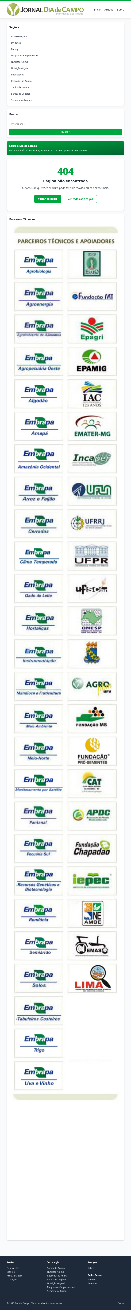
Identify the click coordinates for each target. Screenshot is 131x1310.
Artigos (108, 9)
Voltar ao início (47, 199)
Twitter (91, 1279)
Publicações (17, 74)
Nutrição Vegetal (20, 68)
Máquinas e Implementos (25, 55)
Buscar (65, 132)
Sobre (120, 9)
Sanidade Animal (20, 87)
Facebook (93, 1283)
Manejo (15, 49)
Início (97, 9)
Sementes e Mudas (21, 100)
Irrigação (16, 42)
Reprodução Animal (21, 80)
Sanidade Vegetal (20, 93)
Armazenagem (19, 36)
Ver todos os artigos (80, 199)
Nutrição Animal (20, 61)
